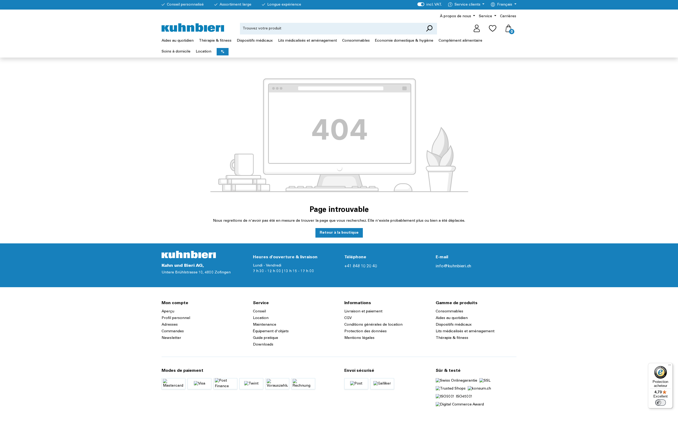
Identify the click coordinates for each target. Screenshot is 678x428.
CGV (348, 318)
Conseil (259, 311)
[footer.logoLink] (189, 254)
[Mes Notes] (493, 28)
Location (261, 318)
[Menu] (669, 366)
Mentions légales (359, 338)
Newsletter (171, 338)
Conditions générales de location (373, 325)
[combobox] (331, 28)
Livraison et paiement (363, 311)
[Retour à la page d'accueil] (193, 27)
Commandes (173, 331)
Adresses (170, 325)
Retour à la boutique (339, 233)
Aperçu (168, 311)
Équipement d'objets (271, 331)
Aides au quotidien (452, 318)
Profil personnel (176, 318)
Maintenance (264, 325)
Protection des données (365, 331)
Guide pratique (265, 338)
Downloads (263, 345)
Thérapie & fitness (452, 338)
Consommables (449, 311)
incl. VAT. (429, 4)
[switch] (660, 402)
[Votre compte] (477, 28)
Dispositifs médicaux (454, 325)
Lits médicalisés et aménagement (465, 331)
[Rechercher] (429, 28)
